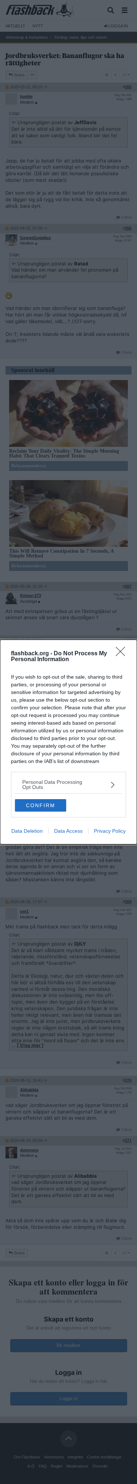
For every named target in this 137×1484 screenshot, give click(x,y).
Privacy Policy (110, 831)
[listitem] (68, 784)
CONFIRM (40, 805)
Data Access (68, 831)
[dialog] (68, 742)
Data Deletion (27, 831)
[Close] (123, 654)
